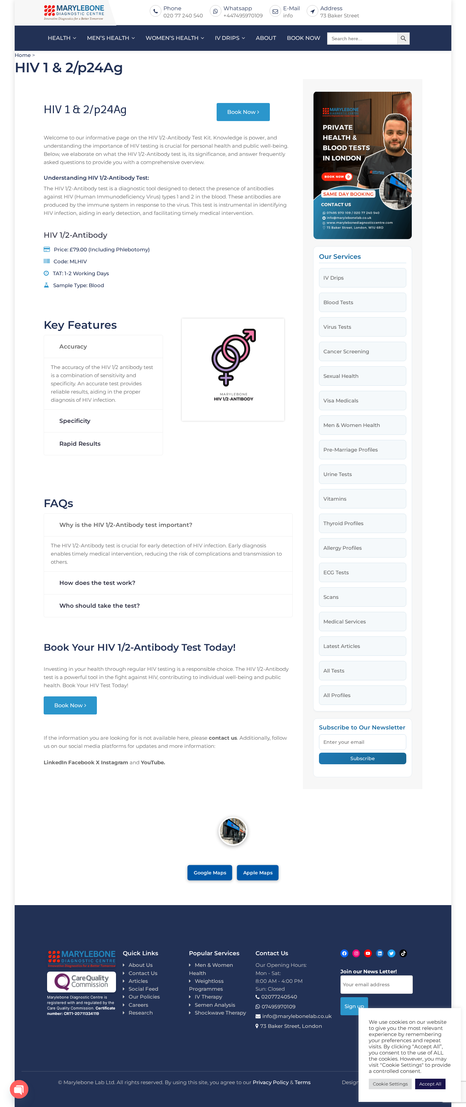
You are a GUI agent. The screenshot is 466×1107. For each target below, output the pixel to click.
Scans (331, 597)
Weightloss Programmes (206, 985)
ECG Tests (336, 572)
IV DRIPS (227, 38)
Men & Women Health (351, 425)
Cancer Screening (346, 351)
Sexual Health (341, 376)
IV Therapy (208, 996)
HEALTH (59, 38)
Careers (138, 1005)
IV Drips (333, 278)
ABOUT (266, 38)
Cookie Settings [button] (390, 1084)
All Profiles (337, 695)
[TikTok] (403, 953)
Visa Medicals (341, 400)
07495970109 (278, 1006)
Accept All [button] (430, 1084)
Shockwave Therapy (220, 1012)
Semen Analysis (215, 1005)
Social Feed (143, 989)
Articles (138, 981)
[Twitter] (391, 953)
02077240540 (279, 996)
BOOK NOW (303, 38)
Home (23, 55)
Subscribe (362, 758)
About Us (141, 965)
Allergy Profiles (342, 548)
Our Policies (144, 996)
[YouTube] (368, 953)
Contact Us (143, 973)
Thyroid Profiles (343, 523)
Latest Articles (341, 646)
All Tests (334, 670)
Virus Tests (337, 327)
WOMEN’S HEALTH (172, 38)
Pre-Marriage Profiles (350, 449)
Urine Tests (337, 474)
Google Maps (210, 873)
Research (141, 1012)
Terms (303, 1082)
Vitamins (335, 499)
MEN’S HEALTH (108, 38)
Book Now (241, 112)
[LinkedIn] (380, 953)
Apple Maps (258, 873)
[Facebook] (344, 953)
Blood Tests (338, 302)
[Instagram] (356, 953)
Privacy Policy (271, 1082)
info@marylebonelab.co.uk (297, 1016)
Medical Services (344, 621)
